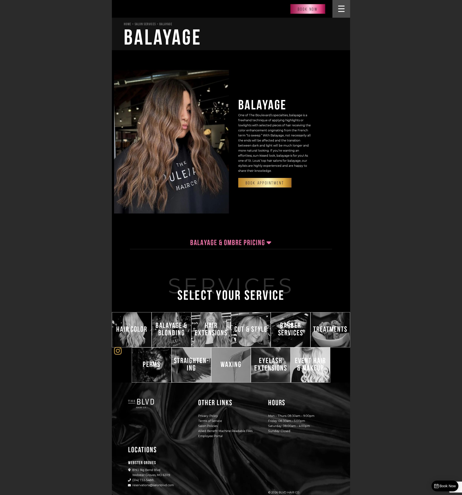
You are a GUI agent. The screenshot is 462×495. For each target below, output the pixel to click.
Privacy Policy (208, 416)
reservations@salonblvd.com (153, 485)
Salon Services (145, 24)
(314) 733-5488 (143, 480)
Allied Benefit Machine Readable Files (225, 431)
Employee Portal (210, 436)
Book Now (308, 9)
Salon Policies (208, 426)
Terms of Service (210, 421)
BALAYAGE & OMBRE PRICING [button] (228, 242)
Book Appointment (265, 183)
